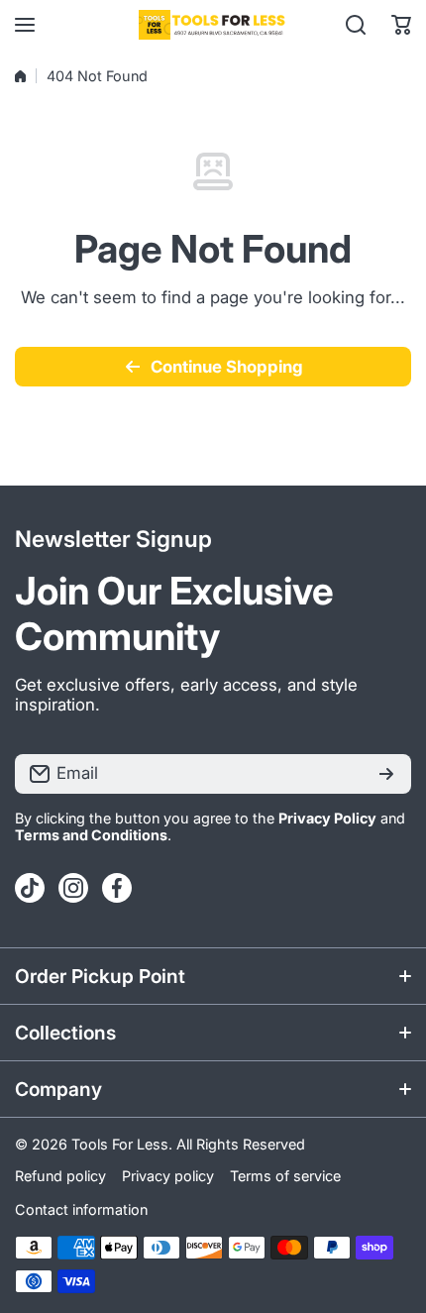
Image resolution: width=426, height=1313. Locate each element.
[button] (401, 25)
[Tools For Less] (213, 25)
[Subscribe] (386, 774)
